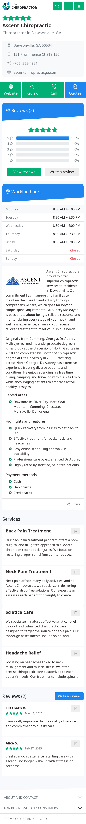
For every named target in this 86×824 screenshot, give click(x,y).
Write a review (62, 171)
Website (11, 93)
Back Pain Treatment (28, 531)
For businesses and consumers (31, 808)
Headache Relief (23, 653)
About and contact (21, 797)
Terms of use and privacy (25, 819)
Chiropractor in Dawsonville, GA (31, 32)
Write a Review (69, 696)
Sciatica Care (19, 612)
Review (32, 93)
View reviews (24, 171)
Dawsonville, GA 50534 (32, 45)
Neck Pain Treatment (28, 571)
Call (54, 93)
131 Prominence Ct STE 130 (36, 54)
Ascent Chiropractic (26, 25)
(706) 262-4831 (25, 63)
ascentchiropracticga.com (35, 72)
